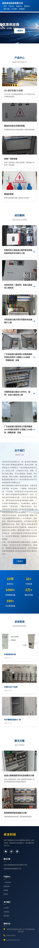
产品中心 (11, 6)
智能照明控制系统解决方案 (12, 868)
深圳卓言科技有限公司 (12, 3)
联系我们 (22, 9)
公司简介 (6, 908)
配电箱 (6, 890)
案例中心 (27, 6)
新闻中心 (19, 6)
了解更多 (19, 31)
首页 (5, 6)
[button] (18, 39)
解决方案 (6, 9)
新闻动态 (6, 912)
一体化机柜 (7, 882)
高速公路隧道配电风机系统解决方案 (15, 865)
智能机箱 (6, 886)
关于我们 (14, 9)
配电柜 (6, 894)
